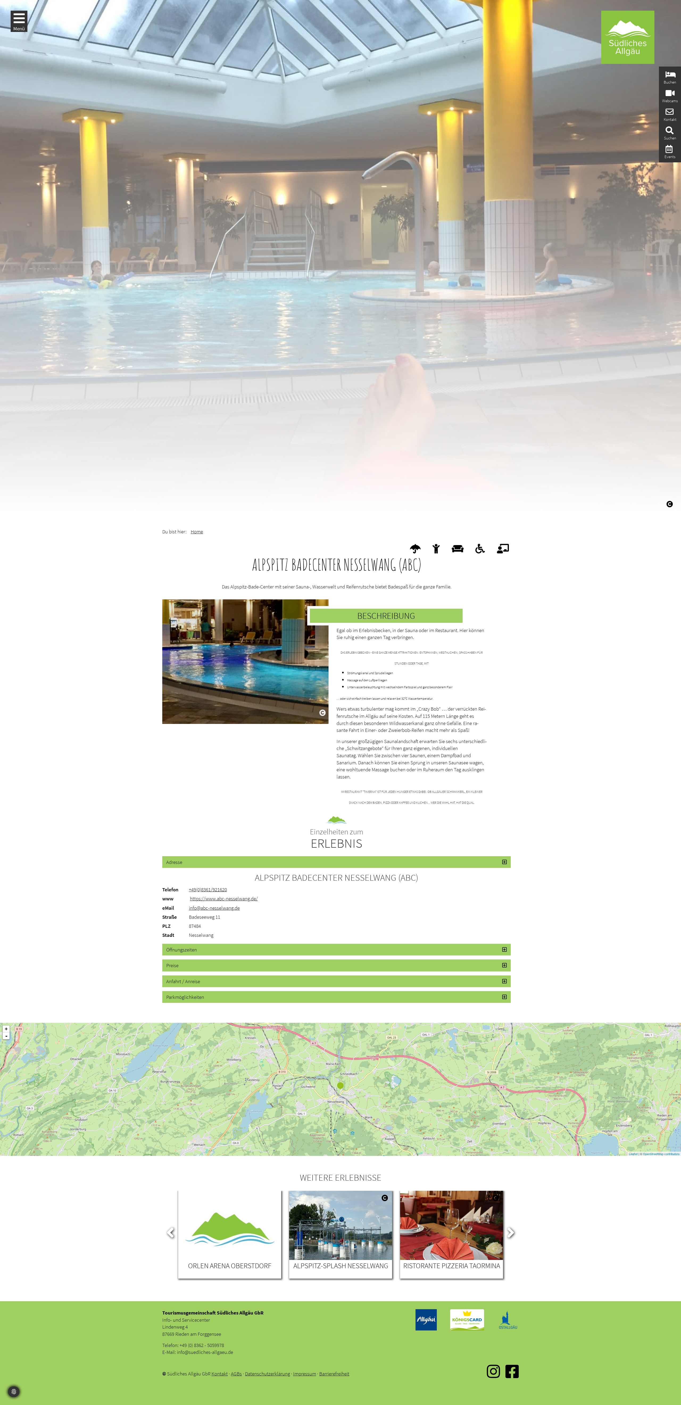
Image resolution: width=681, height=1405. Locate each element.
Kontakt (219, 1373)
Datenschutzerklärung (267, 1373)
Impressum (304, 1373)
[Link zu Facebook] (512, 1375)
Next (511, 1231)
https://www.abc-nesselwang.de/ (224, 898)
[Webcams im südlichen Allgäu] (669, 94)
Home (197, 531)
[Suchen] (669, 131)
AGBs (236, 1373)
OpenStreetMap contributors (661, 1154)
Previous (170, 1231)
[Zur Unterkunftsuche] (670, 76)
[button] (336, 862)
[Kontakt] (669, 113)
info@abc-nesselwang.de (214, 908)
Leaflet (633, 1154)
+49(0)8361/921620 (208, 889)
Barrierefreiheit (334, 1373)
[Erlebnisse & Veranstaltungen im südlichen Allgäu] (668, 150)
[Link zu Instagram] (493, 1375)
